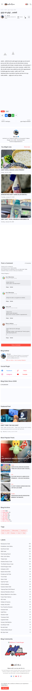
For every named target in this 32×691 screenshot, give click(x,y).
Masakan (13, 533)
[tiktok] (21, 676)
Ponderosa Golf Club (16, 574)
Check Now (4, 685)
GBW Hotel (16, 551)
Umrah (19, 533)
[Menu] (2, 4)
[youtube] (16, 676)
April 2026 (5, 518)
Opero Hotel (16, 579)
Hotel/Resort (24, 530)
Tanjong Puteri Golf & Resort (16, 589)
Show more (27, 147)
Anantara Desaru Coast (16, 561)
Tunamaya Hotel (16, 617)
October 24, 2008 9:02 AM (11, 324)
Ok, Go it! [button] (5, 688)
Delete (11, 287)
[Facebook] (6, 115)
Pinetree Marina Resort (16, 629)
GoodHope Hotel (16, 624)
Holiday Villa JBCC (16, 604)
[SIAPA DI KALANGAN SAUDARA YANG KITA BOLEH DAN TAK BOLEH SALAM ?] (5, 468)
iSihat (24, 533)
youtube (24, 374)
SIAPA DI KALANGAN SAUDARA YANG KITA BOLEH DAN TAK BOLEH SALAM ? (21, 468)
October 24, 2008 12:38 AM (11, 307)
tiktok (25, 370)
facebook (9, 370)
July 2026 (5, 514)
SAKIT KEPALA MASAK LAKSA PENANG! (12, 170)
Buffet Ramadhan (6, 530)
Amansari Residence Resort (16, 592)
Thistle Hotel (16, 559)
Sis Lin (15, 136)
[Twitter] (9, 115)
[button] (26, 4)
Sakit (5, 9)
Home (2, 9)
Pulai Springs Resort (16, 554)
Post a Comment (16, 345)
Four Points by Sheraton (16, 607)
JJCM (7, 533)
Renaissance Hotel (16, 543)
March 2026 (5, 519)
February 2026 (6, 521)
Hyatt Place (16, 612)
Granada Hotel (16, 609)
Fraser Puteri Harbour (16, 597)
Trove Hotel (16, 576)
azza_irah (8, 306)
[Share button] (16, 115)
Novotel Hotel (16, 627)
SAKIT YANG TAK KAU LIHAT (10, 425)
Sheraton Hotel (16, 614)
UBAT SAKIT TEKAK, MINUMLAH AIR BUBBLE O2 (15, 219)
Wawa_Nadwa (9, 323)
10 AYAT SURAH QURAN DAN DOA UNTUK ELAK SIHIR (20, 486)
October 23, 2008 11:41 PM (11, 278)
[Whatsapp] (12, 115)
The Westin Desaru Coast (16, 564)
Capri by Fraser (16, 581)
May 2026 (5, 516)
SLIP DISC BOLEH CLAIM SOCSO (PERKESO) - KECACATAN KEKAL (20, 477)
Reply (7, 287)
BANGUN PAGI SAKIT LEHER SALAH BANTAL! (14, 194)
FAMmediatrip (15, 530)
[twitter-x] (14, 676)
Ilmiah (3, 533)
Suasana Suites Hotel (16, 586)
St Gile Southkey (16, 584)
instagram (9, 374)
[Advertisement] (16, 35)
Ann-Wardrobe (10, 277)
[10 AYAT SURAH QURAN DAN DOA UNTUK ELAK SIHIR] (5, 487)
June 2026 (5, 515)
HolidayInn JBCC (16, 569)
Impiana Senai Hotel (16, 571)
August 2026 (5, 512)
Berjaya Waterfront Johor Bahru (16, 594)
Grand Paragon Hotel (16, 566)
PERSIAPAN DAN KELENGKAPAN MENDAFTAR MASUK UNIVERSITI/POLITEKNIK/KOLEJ (20, 496)
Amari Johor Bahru (16, 556)
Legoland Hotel (16, 619)
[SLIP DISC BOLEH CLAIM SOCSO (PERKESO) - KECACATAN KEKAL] (5, 477)
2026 (3, 511)
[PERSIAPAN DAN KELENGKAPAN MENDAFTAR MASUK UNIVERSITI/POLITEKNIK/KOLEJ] (5, 497)
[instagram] (18, 676)
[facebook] (11, 676)
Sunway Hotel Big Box (16, 622)
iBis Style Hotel (16, 632)
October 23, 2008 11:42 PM (11, 293)
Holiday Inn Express (16, 602)
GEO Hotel (16, 599)
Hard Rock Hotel (16, 549)
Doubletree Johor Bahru (16, 546)
